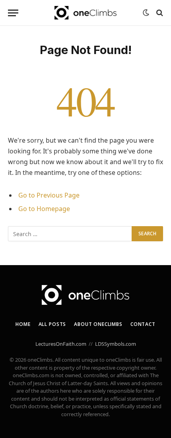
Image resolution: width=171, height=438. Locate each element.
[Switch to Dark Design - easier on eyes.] (146, 12)
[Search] (159, 13)
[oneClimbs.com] (85, 13)
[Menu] (13, 13)
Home (23, 324)
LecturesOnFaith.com (60, 343)
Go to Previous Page (49, 195)
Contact (142, 324)
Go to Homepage (44, 208)
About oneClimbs (98, 324)
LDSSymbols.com (115, 343)
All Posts (52, 324)
